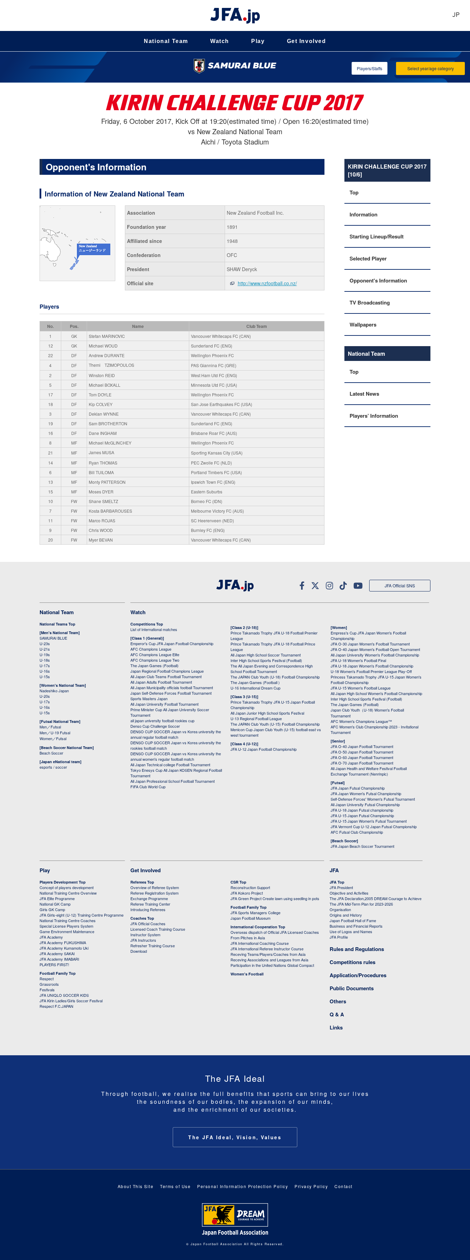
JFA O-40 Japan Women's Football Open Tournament (375, 649)
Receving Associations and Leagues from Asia (269, 959)
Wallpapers (363, 324)
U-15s (45, 676)
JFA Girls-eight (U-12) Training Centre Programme (82, 915)
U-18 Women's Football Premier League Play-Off (371, 671)
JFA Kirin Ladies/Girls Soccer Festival (71, 1000)
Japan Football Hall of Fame (353, 920)
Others (338, 1001)
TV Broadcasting (370, 302)
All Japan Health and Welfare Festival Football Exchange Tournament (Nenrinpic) (369, 771)
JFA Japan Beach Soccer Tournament (362, 846)
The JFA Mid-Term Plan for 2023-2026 (361, 904)
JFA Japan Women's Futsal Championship (366, 793)
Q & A (337, 1014)
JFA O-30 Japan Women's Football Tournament (370, 644)
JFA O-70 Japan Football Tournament (362, 763)
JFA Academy (51, 937)
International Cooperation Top (258, 926)
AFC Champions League (150, 649)
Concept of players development (67, 887)
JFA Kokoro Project (247, 893)
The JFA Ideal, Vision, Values (234, 1137)
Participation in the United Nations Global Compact (272, 965)
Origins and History (346, 915)
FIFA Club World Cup (147, 786)
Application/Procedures (358, 975)
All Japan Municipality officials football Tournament (171, 687)
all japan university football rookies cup (162, 720)
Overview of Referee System (154, 887)
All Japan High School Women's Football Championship (376, 693)
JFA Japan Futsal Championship (358, 788)
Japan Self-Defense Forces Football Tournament (171, 693)
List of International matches (153, 629)
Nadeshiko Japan (54, 690)
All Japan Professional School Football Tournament (172, 781)
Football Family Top (58, 973)
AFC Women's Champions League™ (361, 721)
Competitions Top (146, 624)
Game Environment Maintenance (67, 931)
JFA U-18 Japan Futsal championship (362, 810)
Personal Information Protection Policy (242, 1186)
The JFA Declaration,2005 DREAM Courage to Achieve (375, 898)
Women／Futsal (53, 738)
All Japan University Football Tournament (164, 704)
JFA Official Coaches (147, 923)
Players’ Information (374, 415)
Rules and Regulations (357, 949)
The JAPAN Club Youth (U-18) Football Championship (275, 677)
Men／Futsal (50, 726)
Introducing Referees (147, 909)
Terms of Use (175, 1186)
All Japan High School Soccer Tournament (266, 655)
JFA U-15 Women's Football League (361, 688)
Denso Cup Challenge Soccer (155, 726)
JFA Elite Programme (57, 898)
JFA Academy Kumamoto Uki (64, 948)
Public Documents (352, 988)
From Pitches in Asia (248, 937)
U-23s (45, 643)
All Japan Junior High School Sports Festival (267, 713)
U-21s (45, 649)
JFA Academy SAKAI (57, 953)
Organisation (340, 909)
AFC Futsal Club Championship (357, 832)
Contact (343, 1186)
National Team (166, 41)
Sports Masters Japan (149, 698)
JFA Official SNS (400, 585)
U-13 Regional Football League (256, 718)
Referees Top (142, 882)
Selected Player (368, 258)
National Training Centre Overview (68, 893)
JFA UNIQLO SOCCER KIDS (64, 995)
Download (138, 951)
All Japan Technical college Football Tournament (170, 764)
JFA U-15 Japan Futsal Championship (362, 815)
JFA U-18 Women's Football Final (358, 660)
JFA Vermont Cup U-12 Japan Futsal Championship (374, 826)
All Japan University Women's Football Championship (375, 655)
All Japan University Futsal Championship (365, 804)
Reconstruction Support (250, 887)
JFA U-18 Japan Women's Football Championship (372, 666)
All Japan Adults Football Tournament (161, 682)
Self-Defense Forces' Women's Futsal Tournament (373, 799)
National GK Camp (55, 904)
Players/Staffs (369, 68)
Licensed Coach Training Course (157, 929)
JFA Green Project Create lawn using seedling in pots (275, 898)
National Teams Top (57, 624)
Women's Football (247, 973)
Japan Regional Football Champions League (167, 671)
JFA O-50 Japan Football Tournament (362, 752)
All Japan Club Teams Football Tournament (166, 676)
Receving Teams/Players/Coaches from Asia (268, 954)
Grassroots (49, 984)
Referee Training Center (150, 904)
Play (258, 41)
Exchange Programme (149, 898)
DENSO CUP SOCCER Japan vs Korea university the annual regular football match (175, 734)
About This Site (136, 1186)
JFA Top (337, 882)
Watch (219, 41)
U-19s (45, 654)
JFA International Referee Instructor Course (267, 948)
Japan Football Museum (250, 918)
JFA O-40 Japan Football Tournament (362, 746)
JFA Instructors (143, 940)
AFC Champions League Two (154, 660)
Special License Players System (66, 926)
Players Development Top (63, 882)
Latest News (364, 393)
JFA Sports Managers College (255, 912)
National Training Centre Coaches (68, 920)
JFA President (341, 887)
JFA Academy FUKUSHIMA (63, 942)
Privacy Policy (311, 1186)
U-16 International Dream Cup (255, 688)
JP (456, 15)
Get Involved (306, 41)
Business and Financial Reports (356, 926)
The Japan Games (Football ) (255, 682)
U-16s (45, 671)
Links (336, 1027)
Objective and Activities (349, 893)
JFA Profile (339, 937)
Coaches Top (142, 918)
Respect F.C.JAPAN (56, 1006)
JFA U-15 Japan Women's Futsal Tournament (369, 821)
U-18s (45, 660)
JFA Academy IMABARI (59, 959)
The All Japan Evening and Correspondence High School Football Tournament (272, 668)
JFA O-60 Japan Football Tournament (362, 757)
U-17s (45, 665)
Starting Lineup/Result (377, 236)
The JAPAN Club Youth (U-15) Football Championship (275, 724)
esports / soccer (53, 767)
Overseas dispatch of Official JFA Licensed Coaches (275, 932)
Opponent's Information (378, 280)
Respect (47, 978)
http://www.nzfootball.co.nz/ (267, 283)
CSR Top (238, 882)
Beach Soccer (51, 753)
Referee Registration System (154, 893)
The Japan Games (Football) (154, 665)
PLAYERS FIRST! (54, 964)
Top (354, 192)
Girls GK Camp (52, 909)
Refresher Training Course (152, 945)
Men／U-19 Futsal (55, 732)
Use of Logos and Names (351, 931)
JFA (334, 870)
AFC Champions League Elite (154, 654)
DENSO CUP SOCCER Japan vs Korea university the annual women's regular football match (175, 756)
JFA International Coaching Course (260, 943)
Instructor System (145, 934)
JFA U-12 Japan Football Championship (264, 749)
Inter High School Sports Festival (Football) (266, 660)
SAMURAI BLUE (53, 638)
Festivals (47, 989)
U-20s (45, 696)
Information (363, 214)
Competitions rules (352, 962)
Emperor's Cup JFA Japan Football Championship (171, 643)
